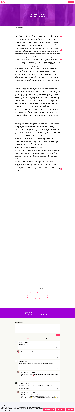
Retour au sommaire (19, 27)
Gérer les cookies (60, 409)
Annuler (52, 334)
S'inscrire (71, 2)
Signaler (38, 302)
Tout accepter (70, 409)
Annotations (46, 338)
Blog (56, 2)
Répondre (27, 347)
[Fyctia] (3, 2)
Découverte (52, 2)
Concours (46, 2)
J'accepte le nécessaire (49, 409)
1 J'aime (23, 357)
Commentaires (29, 338)
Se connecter (63, 2)
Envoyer (57, 334)
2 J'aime (21, 347)
